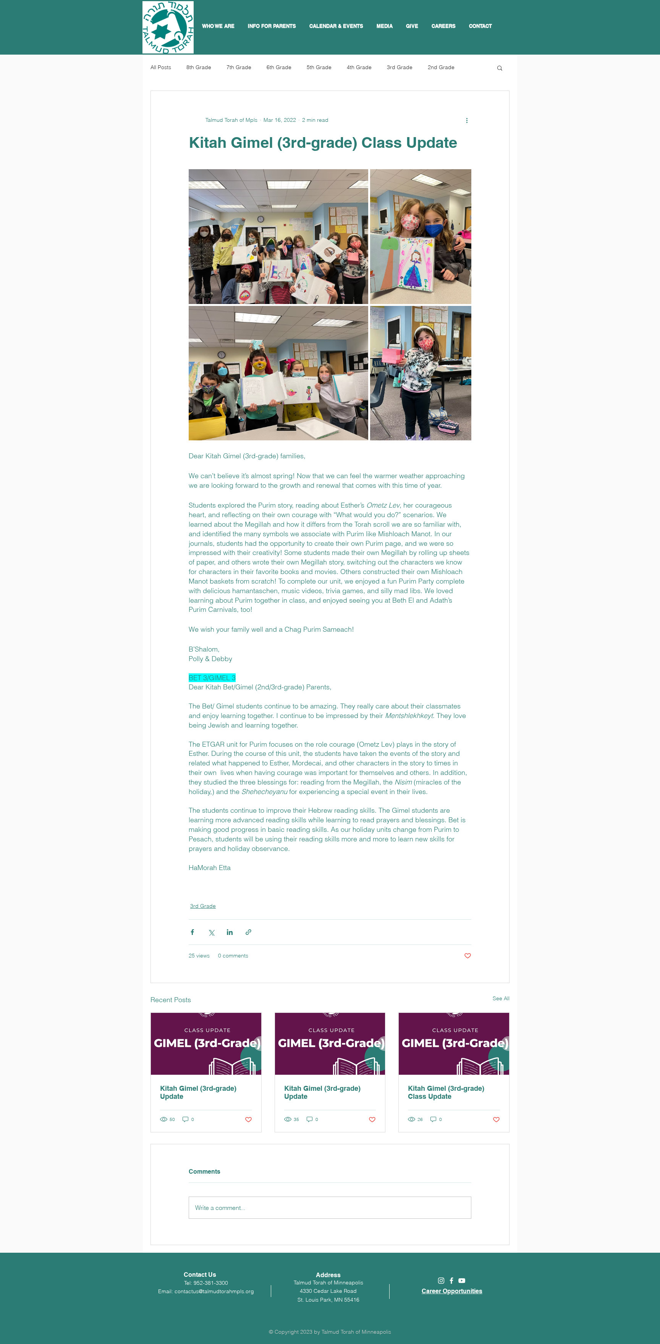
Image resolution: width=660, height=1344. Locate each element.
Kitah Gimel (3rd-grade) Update (198, 1092)
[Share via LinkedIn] (229, 932)
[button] (337, 26)
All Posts (160, 67)
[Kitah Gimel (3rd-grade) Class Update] (454, 1044)
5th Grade (319, 67)
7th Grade (238, 67)
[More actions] (466, 120)
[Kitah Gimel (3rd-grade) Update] (206, 1044)
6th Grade (279, 67)
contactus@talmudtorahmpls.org (214, 1291)
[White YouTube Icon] (462, 1280)
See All (501, 998)
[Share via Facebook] (192, 932)
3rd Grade (399, 67)
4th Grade (359, 67)
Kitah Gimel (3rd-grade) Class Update (446, 1092)
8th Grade (198, 67)
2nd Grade (441, 67)
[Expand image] (278, 236)
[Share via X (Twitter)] (211, 932)
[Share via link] (248, 932)
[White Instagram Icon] (441, 1280)
